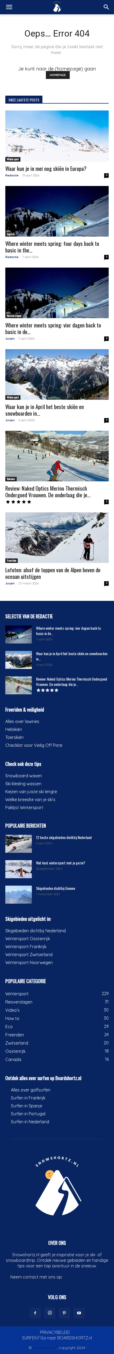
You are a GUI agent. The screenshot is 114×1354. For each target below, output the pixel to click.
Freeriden (11, 560)
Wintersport (13, 159)
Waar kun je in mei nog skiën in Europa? (45, 168)
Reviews (11, 479)
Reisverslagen (14, 316)
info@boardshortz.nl (84, 1277)
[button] (9, 7)
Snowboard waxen (23, 775)
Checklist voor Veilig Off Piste (33, 745)
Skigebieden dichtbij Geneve (55, 888)
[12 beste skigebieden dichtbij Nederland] (18, 844)
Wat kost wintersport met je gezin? (60, 862)
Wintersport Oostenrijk (27, 938)
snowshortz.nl (45, 1347)
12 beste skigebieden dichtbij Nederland (64, 837)
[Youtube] (79, 1313)
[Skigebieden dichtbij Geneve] (18, 895)
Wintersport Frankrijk (25, 946)
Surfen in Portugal (28, 1113)
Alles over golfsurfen (30, 1090)
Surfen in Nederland (30, 1121)
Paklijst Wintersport (24, 807)
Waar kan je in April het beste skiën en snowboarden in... (44, 409)
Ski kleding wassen (23, 783)
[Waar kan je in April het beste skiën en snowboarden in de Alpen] (57, 374)
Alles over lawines (22, 721)
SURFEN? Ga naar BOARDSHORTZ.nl (57, 1337)
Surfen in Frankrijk (28, 1097)
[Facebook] (35, 1313)
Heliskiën (13, 729)
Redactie (12, 175)
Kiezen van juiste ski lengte (31, 791)
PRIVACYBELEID (55, 1332)
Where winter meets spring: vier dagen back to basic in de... (53, 328)
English (10, 234)
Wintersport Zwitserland (28, 954)
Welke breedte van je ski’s (30, 799)
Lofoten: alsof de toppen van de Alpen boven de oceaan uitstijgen (52, 573)
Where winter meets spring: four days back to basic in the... (52, 246)
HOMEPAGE (58, 75)
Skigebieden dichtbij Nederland (35, 930)
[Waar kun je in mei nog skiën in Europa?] (57, 136)
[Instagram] (50, 1313)
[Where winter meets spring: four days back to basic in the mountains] (57, 211)
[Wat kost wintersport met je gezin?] (18, 869)
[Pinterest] (64, 1313)
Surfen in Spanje (26, 1105)
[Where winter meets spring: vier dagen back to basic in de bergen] (57, 293)
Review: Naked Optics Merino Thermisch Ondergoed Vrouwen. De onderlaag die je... (47, 491)
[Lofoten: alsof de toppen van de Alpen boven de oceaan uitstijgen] (57, 537)
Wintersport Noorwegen (29, 962)
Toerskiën (14, 737)
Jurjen (10, 338)
